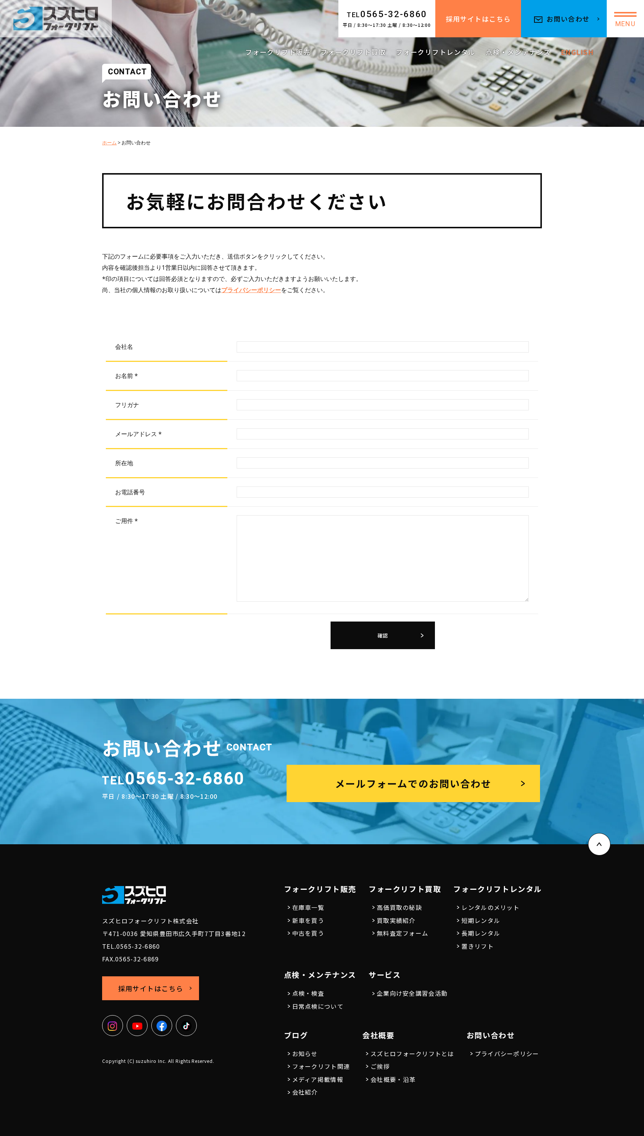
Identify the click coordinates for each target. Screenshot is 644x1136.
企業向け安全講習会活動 (412, 993)
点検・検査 (308, 993)
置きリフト (477, 946)
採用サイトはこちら (478, 19)
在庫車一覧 (308, 907)
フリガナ (127, 405)
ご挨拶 (380, 1066)
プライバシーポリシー (251, 290)
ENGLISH (577, 52)
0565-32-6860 (387, 14)
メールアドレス (138, 434)
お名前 (126, 376)
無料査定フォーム (402, 933)
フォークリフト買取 (353, 52)
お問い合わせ (568, 19)
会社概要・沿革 (393, 1079)
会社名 (124, 346)
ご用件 (126, 521)
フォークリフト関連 (321, 1066)
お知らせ (305, 1053)
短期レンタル (480, 920)
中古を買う (308, 933)
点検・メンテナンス (518, 52)
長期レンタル (480, 933)
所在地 (124, 463)
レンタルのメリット (490, 907)
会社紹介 (305, 1092)
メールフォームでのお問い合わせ (413, 783)
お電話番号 (130, 492)
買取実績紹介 (396, 920)
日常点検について (318, 1006)
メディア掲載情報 (317, 1079)
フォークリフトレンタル (436, 52)
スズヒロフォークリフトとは (412, 1053)
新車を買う (308, 920)
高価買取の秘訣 (399, 907)
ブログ (296, 1035)
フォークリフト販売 (277, 52)
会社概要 (378, 1035)
